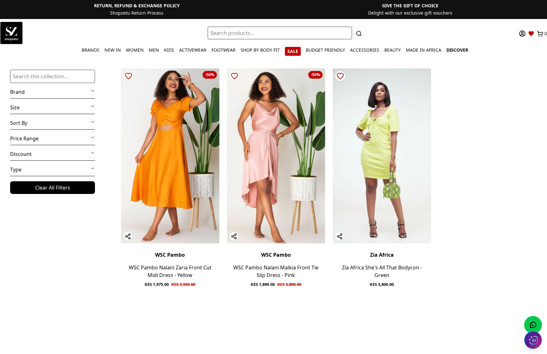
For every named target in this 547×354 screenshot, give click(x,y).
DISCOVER (457, 50)
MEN (154, 50)
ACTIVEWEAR (192, 50)
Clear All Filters (52, 187)
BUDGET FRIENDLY (325, 50)
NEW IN (112, 50)
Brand (17, 91)
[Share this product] (127, 236)
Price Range (24, 138)
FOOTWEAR (223, 50)
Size (15, 107)
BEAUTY (392, 50)
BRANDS (90, 50)
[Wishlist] (531, 33)
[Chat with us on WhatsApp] (533, 325)
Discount (21, 154)
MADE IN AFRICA (423, 50)
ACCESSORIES (364, 50)
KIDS (169, 50)
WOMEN (135, 50)
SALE (292, 51)
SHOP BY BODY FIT (260, 50)
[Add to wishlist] (128, 76)
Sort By (18, 122)
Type (16, 169)
